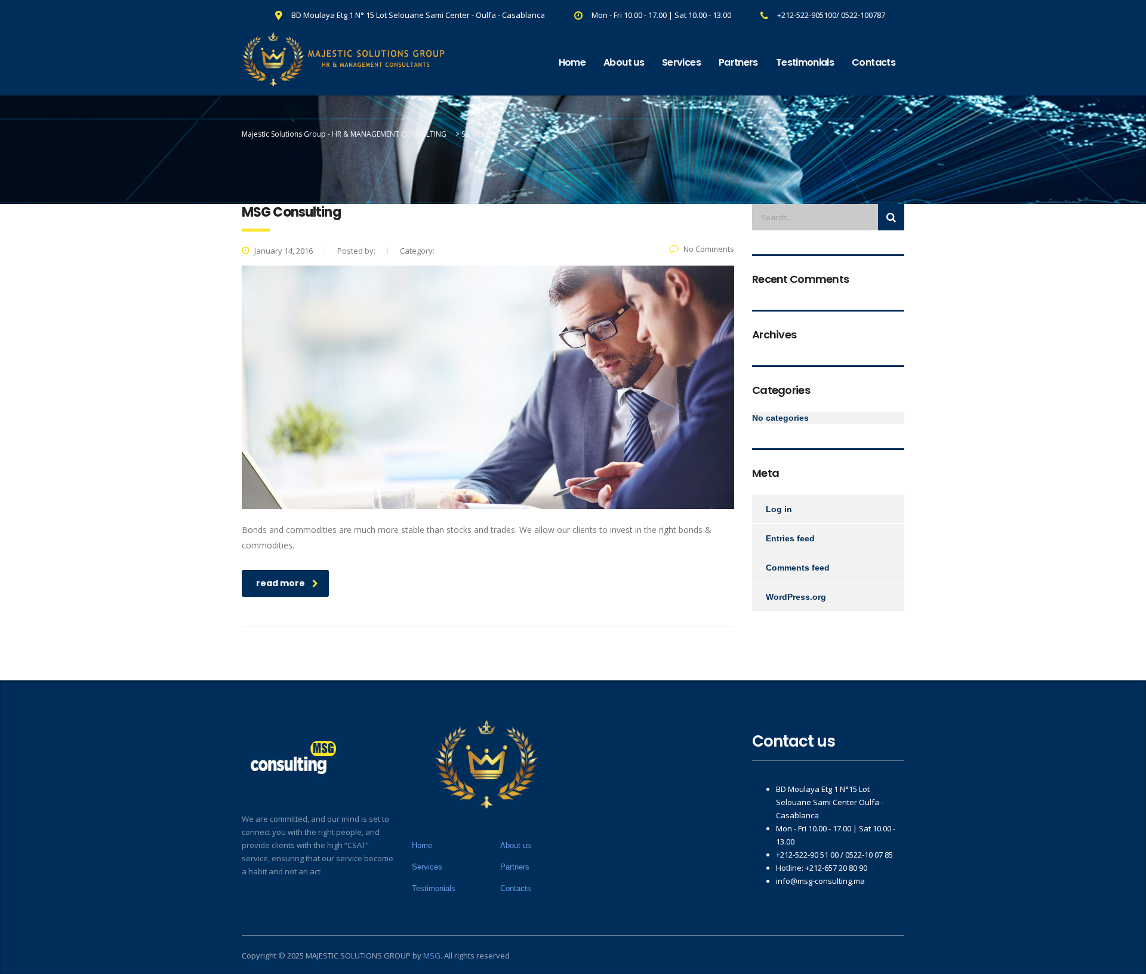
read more (280, 583)
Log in (779, 509)
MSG (431, 955)
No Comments (708, 249)
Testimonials (805, 62)
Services (681, 62)
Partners (738, 62)
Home (572, 62)
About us (623, 62)
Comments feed (798, 567)
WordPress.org (796, 597)
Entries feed (790, 538)
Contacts (873, 62)
